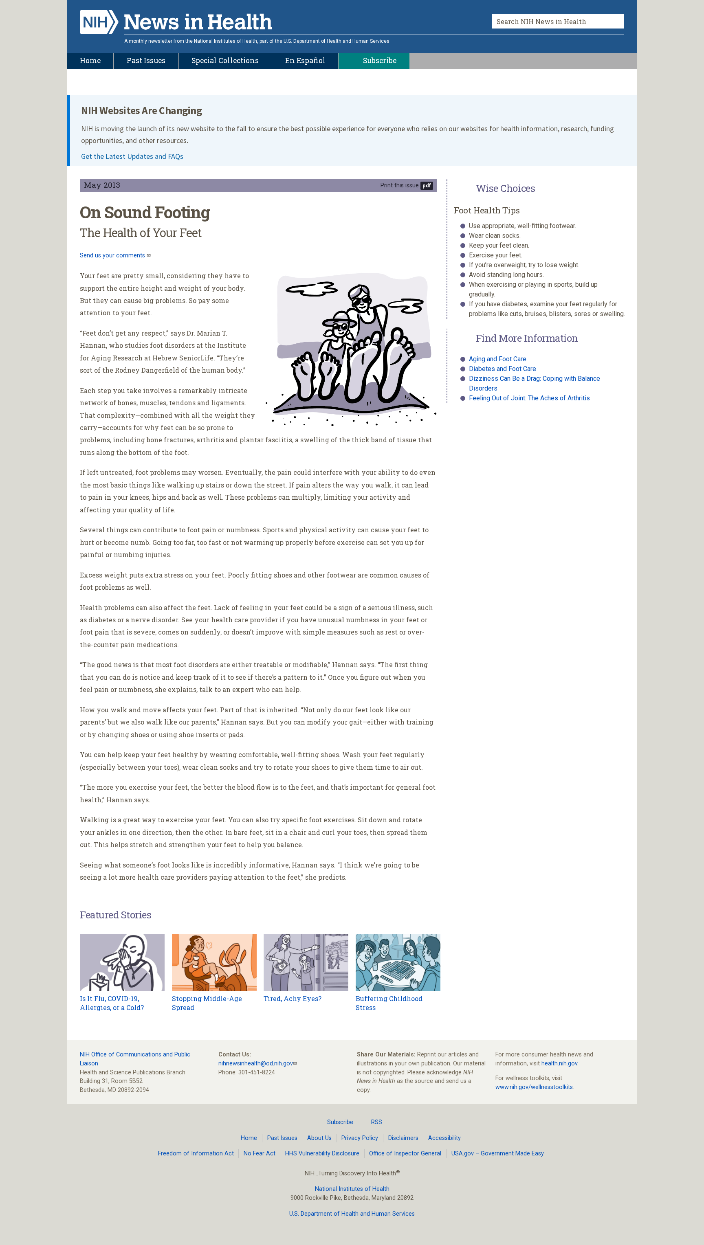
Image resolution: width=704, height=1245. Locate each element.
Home (249, 1138)
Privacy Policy (359, 1138)
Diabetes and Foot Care (502, 369)
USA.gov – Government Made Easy (497, 1153)
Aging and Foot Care (497, 359)
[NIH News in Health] (176, 24)
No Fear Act (259, 1153)
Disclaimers (403, 1138)
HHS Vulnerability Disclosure (322, 1153)
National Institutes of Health (352, 1189)
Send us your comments (113, 255)
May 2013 (102, 185)
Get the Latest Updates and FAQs (132, 156)
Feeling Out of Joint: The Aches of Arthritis (529, 398)
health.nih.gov (559, 1063)
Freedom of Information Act (196, 1153)
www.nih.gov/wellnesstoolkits (534, 1087)
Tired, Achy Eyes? (292, 998)
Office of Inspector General (405, 1153)
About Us (319, 1138)
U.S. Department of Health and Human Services (352, 1213)
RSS (376, 1122)
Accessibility (444, 1138)
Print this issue (400, 185)
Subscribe (340, 1122)
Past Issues (282, 1138)
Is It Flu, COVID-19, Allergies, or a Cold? (112, 1003)
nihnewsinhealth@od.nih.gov (255, 1063)
